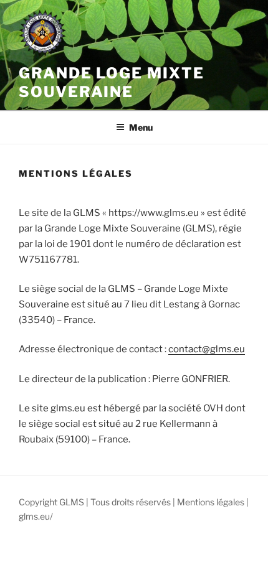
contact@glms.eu (206, 349)
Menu (141, 127)
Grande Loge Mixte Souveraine (111, 82)
